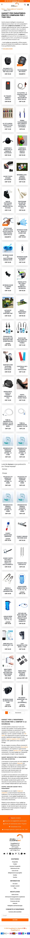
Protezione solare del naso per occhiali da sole (22, 205)
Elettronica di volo (15, 868)
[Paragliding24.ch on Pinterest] (16, 854)
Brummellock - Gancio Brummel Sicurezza (22, 177)
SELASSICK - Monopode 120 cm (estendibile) (22, 700)
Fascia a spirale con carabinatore (8, 589)
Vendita (15, 875)
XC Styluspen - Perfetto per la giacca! (8, 125)
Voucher (15, 877)
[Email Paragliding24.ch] (4, 854)
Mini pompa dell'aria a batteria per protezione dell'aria (7, 673)
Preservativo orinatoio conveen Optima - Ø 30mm (22, 480)
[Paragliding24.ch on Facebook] (7, 854)
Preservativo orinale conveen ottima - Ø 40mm (22, 508)
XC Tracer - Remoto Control (8, 97)
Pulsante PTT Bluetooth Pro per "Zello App (8, 70)
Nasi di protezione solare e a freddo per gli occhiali (8, 205)
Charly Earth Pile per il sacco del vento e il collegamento (8, 561)
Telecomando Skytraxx (22, 70)
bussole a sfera (17, 750)
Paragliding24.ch (15, 843)
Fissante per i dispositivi (22, 563)
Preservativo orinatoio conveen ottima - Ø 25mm (22, 451)
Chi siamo (15, 883)
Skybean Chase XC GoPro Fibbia (8, 286)
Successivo (18, 712)
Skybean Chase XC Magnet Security (22, 258)
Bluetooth (19, 763)
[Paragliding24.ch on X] (19, 854)
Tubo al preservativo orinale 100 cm (22, 424)
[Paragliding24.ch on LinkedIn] (13, 854)
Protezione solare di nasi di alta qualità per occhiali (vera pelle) (8, 231)
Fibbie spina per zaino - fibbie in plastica (22, 673)
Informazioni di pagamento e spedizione (15, 896)
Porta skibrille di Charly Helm (22, 396)
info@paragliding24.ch (15, 848)
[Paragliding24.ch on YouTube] (24, 854)
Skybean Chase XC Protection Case (8, 701)
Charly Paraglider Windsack (8, 534)
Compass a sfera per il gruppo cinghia (22, 150)
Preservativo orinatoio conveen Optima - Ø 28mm (8, 480)
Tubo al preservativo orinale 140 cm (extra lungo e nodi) (8, 423)
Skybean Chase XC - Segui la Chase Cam (22, 231)
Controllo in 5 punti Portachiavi (22, 368)
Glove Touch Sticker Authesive (7, 178)
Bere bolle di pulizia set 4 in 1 (8, 645)
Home (3, 9)
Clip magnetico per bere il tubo (22, 645)
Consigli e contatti (15, 886)
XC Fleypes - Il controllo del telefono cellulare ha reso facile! (22, 96)
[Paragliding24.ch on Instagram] (10, 854)
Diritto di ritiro (15, 894)
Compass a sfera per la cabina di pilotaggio (8, 150)
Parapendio (15, 861)
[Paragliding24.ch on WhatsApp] (22, 854)
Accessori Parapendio (15, 866)
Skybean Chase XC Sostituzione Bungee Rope (8, 257)
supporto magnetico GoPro (13, 739)
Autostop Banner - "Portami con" (8, 312)
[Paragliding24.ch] (15, 5)
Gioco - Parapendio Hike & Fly (22, 312)
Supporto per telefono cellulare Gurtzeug (8, 367)
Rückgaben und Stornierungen (15, 905)
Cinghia (15, 864)
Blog (15, 888)
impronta (15, 903)
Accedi (15, 920)
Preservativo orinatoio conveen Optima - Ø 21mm (8, 451)
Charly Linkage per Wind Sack (22, 537)
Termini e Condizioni (15, 899)
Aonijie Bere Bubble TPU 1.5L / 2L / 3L (8, 618)
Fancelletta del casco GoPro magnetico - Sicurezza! (22, 285)
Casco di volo (15, 870)
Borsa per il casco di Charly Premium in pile (8, 395)
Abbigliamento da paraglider (15, 872)
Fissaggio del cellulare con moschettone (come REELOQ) (8, 339)
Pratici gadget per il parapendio (15, 9)
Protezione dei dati (15, 901)
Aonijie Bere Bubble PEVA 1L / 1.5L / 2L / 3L (22, 588)
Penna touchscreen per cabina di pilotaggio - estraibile (22, 124)
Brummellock (24, 747)
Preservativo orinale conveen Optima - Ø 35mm (8, 508)
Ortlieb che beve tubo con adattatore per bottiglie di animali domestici (22, 617)
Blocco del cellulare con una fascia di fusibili (22, 340)
